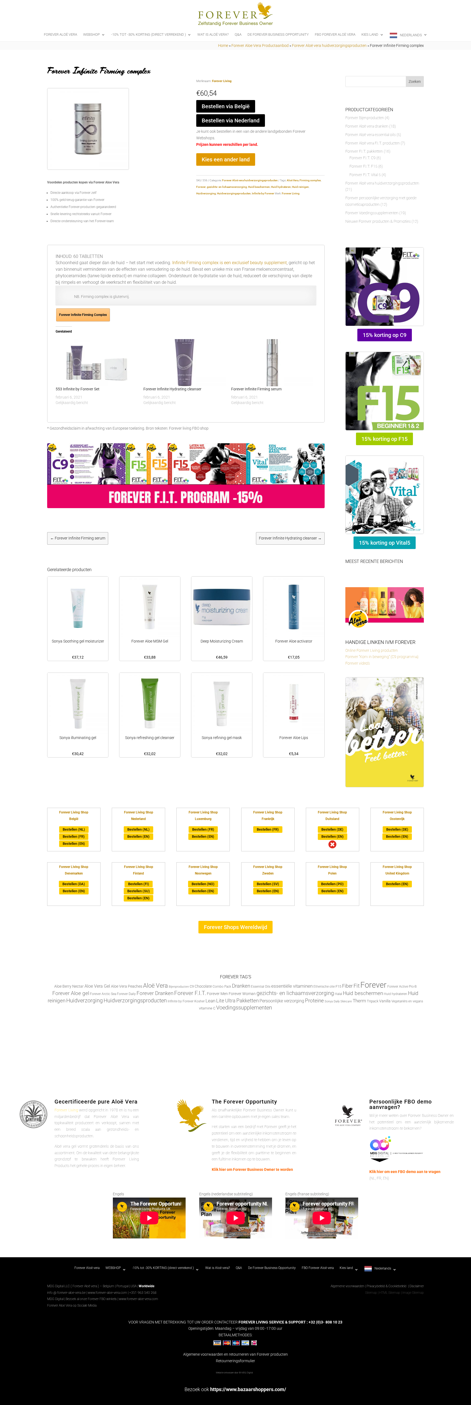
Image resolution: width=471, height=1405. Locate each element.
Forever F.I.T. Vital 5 (365, 175)
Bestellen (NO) (203, 884)
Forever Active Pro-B (401, 986)
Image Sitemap (413, 1293)
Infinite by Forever (263, 193)
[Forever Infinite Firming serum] (272, 362)
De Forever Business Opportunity (278, 35)
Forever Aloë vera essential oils (370, 134)
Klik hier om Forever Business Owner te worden (252, 1169)
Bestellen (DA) (73, 884)
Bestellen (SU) (138, 891)
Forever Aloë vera (60, 35)
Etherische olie (324, 986)
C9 (192, 986)
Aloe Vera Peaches (126, 986)
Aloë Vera (292, 180)
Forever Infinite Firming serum (256, 389)
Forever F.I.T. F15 (363, 166)
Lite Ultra (225, 1000)
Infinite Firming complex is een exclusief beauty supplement (229, 262)
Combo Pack (222, 986)
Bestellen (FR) (74, 836)
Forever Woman (242, 993)
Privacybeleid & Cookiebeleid (387, 1286)
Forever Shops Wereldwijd (235, 927)
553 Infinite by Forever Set (77, 389)
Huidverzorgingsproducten (234, 193)
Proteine (314, 1000)
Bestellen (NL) (74, 829)
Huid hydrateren (281, 186)
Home (223, 45)
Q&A (238, 35)
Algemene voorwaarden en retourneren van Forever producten (235, 1354)
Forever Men (217, 993)
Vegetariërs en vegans (407, 1001)
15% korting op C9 (384, 335)
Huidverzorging (206, 193)
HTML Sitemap (389, 1293)
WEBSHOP (91, 35)
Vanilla (385, 1001)
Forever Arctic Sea (103, 994)
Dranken (241, 986)
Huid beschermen (259, 186)
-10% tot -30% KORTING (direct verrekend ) (148, 35)
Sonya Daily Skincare (338, 1001)
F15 (338, 986)
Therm (359, 1000)
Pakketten (247, 1001)
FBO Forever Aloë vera (335, 35)
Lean (210, 1000)
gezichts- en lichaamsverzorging (227, 186)
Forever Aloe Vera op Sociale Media (71, 1305)
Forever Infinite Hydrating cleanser (172, 389)
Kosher (199, 1001)
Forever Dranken (155, 993)
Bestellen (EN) (74, 844)
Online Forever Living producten (371, 650)
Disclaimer (416, 1286)
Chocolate (203, 986)
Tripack (372, 1001)
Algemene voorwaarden (347, 1286)
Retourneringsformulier (235, 1361)
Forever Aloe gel (70, 993)
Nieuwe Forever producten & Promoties (378, 221)
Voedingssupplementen (244, 1008)
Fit (357, 985)
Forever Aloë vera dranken (366, 126)
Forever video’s (357, 663)
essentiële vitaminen (292, 986)
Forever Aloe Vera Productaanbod (260, 45)
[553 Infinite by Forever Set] (97, 362)
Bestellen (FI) (138, 884)
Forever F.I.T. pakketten (364, 151)
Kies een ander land (226, 159)
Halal (338, 994)
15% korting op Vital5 (384, 542)
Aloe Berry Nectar (69, 986)
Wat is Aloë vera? (213, 35)
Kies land (369, 35)
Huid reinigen (300, 186)
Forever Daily (126, 994)
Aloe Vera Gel (97, 986)
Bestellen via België (226, 106)
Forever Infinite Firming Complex (83, 315)
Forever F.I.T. (190, 993)
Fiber (347, 986)
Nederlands (411, 35)
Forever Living (221, 81)
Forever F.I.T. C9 (362, 158)
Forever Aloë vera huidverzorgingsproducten (329, 45)
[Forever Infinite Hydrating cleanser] (184, 362)
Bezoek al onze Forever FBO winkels (91, 1299)
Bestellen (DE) (332, 829)
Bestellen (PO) (332, 884)
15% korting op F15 (384, 439)
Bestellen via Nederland (230, 120)
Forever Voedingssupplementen (371, 213)
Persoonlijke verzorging (281, 1000)
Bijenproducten (179, 986)
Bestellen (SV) (268, 884)
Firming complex (310, 180)
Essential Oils (260, 986)
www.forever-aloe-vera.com (107, 1293)
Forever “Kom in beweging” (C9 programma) (381, 657)
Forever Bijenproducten (364, 118)
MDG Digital (55, 1299)
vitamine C (207, 1008)
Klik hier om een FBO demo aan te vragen (404, 1171)
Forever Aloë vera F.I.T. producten (372, 143)
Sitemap (371, 1293)
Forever (201, 186)
